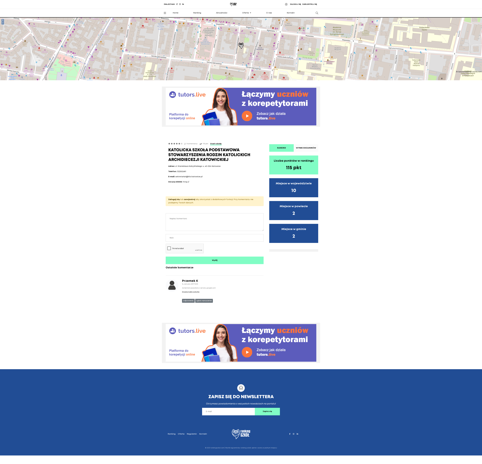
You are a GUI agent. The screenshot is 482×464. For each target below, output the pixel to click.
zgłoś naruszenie (204, 300)
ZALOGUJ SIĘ (295, 4)
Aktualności (221, 13)
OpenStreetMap (464, 71)
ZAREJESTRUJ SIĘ (309, 4)
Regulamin (192, 434)
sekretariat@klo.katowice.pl (189, 177)
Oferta (245, 13)
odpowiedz (188, 300)
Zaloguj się (174, 199)
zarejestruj (189, 199)
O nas (269, 13)
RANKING (281, 148)
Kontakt (291, 13)
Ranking (197, 13)
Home (175, 13)
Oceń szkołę (216, 144)
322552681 (181, 171)
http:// (186, 182)
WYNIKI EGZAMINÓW (306, 148)
